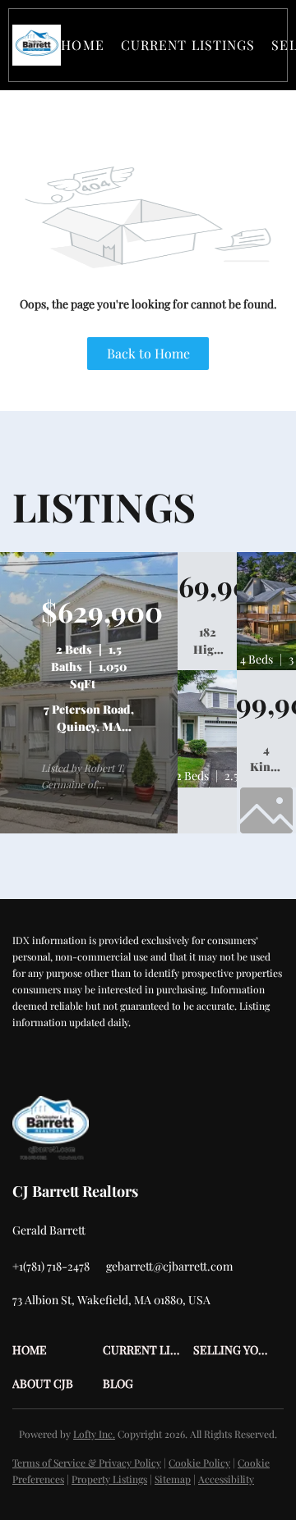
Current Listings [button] (188, 44)
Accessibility (226, 1479)
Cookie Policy (199, 1462)
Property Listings (109, 1479)
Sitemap (173, 1479)
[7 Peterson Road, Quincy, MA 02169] (89, 829)
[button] (36, 45)
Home (82, 44)
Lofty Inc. (94, 1433)
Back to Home (148, 353)
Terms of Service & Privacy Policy (86, 1462)
